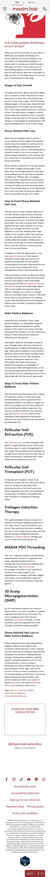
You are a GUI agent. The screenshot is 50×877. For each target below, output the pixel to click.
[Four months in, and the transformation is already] (11, 757)
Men (17, 2)
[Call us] (45, 8)
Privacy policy (35, 806)
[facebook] (6, 779)
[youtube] (28, 779)
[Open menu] (4, 8)
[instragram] (14, 779)
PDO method (28, 567)
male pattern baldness (15, 693)
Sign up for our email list (25, 800)
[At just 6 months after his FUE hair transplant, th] (11, 766)
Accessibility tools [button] (25, 786)
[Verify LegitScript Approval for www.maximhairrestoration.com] (25, 861)
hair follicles (19, 620)
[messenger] (36, 779)
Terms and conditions (25, 813)
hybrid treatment (21, 414)
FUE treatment (15, 443)
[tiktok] (21, 779)
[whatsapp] (43, 779)
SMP (9, 609)
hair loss (14, 690)
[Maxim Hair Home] (25, 9)
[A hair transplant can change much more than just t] (25, 766)
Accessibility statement (25, 793)
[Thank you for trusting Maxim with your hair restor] (39, 757)
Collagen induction (22, 537)
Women (31, 2)
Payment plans (15, 806)
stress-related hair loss (16, 696)
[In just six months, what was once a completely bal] (25, 757)
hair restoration (26, 690)
